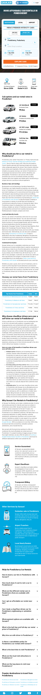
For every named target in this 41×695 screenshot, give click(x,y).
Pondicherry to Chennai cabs (17, 233)
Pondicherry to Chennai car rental (10, 679)
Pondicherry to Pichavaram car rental (11, 682)
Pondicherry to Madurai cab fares (15, 300)
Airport (32, 22)
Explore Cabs (20, 62)
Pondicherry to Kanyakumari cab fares (14, 304)
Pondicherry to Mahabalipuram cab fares (15, 296)
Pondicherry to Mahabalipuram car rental (28, 685)
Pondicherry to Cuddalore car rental (29, 682)
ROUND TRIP (26, 33)
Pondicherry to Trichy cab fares (15, 307)
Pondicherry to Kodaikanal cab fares (15, 311)
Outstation (9, 22)
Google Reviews (6, 422)
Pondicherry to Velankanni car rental (10, 684)
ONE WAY (14, 33)
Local (20, 22)
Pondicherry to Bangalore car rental (28, 679)
